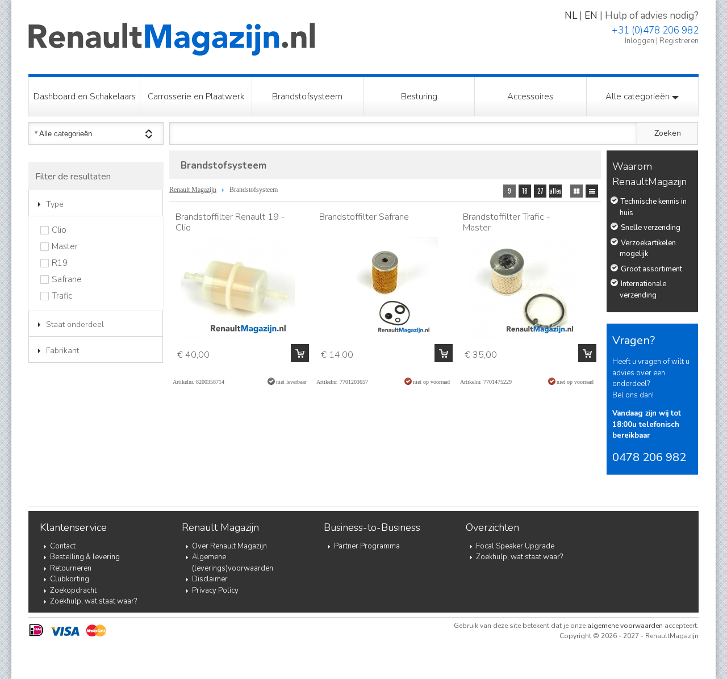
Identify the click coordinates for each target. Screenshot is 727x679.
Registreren (679, 41)
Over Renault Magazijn (229, 546)
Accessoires (530, 96)
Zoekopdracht (73, 590)
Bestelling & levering (85, 557)
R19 (60, 263)
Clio (59, 230)
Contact (63, 546)
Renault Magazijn (192, 190)
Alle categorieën (638, 96)
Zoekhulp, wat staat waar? (93, 601)
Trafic (62, 296)
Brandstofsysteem (307, 96)
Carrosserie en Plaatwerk (196, 96)
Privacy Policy (215, 590)
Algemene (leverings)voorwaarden (232, 562)
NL (571, 15)
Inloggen (639, 41)
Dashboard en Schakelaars (85, 96)
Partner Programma (367, 546)
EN (591, 15)
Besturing (419, 96)
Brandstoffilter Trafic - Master (506, 222)
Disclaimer (210, 579)
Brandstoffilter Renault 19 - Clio (230, 222)
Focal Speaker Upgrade (515, 546)
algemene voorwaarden (625, 625)
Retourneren (70, 568)
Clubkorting (69, 579)
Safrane (67, 279)
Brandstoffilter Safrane (364, 217)
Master (65, 246)
